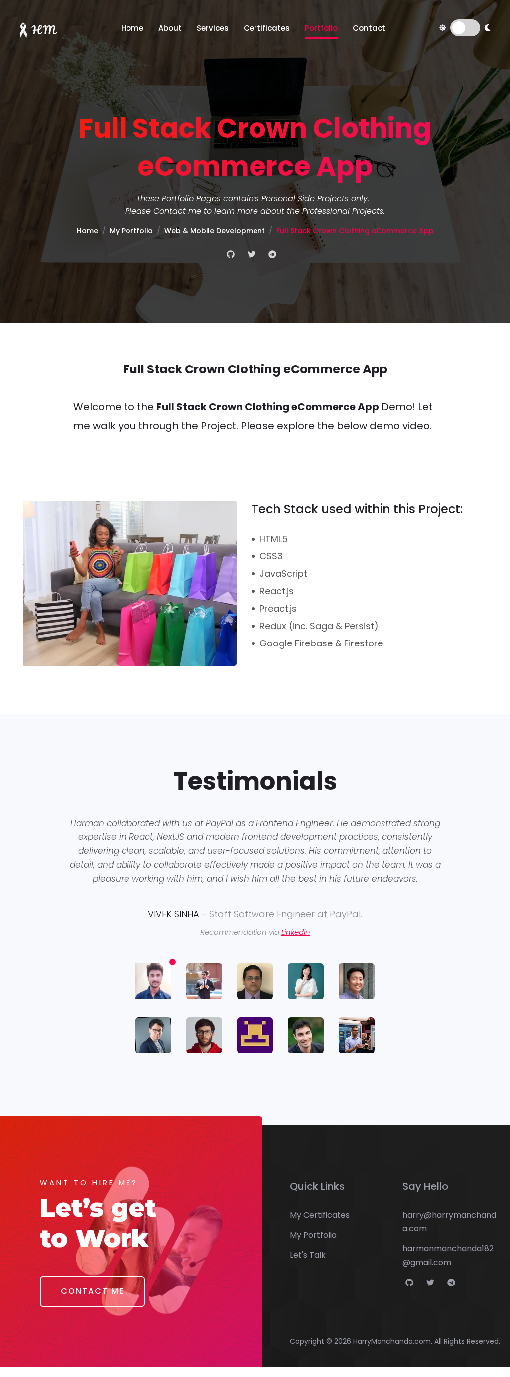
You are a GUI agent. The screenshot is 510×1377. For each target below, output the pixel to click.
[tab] (153, 983)
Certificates (267, 28)
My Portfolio (131, 231)
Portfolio (321, 28)
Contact (369, 28)
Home (132, 28)
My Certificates (320, 1215)
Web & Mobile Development (214, 231)
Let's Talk (308, 1255)
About (170, 28)
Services (213, 28)
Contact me (177, 211)
